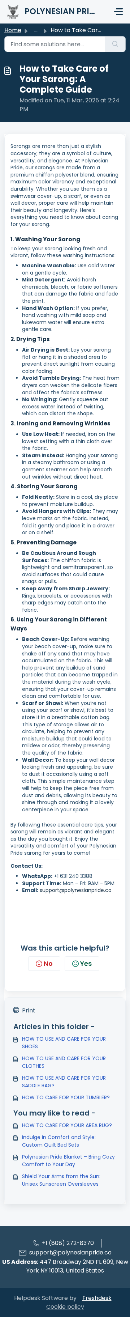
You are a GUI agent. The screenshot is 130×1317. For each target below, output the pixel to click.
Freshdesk (97, 1298)
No (48, 963)
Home (12, 30)
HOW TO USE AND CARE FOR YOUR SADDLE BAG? (64, 1081)
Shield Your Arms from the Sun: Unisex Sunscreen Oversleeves (61, 1180)
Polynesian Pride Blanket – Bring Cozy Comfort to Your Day (68, 1160)
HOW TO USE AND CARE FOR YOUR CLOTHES (64, 1062)
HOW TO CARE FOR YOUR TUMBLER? (66, 1097)
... (36, 30)
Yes (86, 963)
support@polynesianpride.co (70, 1252)
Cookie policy (65, 1307)
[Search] (115, 44)
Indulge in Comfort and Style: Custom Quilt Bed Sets (59, 1141)
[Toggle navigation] (118, 11)
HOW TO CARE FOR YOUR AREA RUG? (67, 1125)
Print (28, 1010)
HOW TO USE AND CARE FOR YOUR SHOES (64, 1042)
